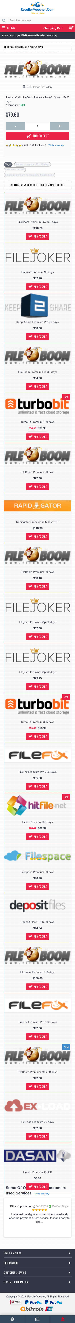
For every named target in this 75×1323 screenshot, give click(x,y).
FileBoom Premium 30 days (37, 472)
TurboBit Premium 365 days (37, 721)
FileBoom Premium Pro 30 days (37, 371)
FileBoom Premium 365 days (37, 972)
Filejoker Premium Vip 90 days (37, 672)
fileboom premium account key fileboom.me (29, 174)
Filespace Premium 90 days (37, 871)
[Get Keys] (62, 1319)
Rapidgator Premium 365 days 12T (37, 521)
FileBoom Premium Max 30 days (37, 1071)
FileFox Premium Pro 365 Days (37, 771)
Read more (41, 1193)
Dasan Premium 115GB (37, 1172)
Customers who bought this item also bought (37, 185)
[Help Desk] (12, 1319)
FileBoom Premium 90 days (37, 571)
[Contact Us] (37, 1319)
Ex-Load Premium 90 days (37, 1121)
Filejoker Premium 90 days (37, 272)
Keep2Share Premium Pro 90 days (37, 321)
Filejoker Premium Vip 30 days (37, 622)
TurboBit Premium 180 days (37, 421)
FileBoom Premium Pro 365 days (38, 221)
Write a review (56, 145)
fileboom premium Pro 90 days (33, 164)
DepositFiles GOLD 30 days (37, 921)
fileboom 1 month (14, 169)
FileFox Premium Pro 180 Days (37, 1022)
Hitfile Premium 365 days (37, 822)
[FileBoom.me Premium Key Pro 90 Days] (37, 69)
